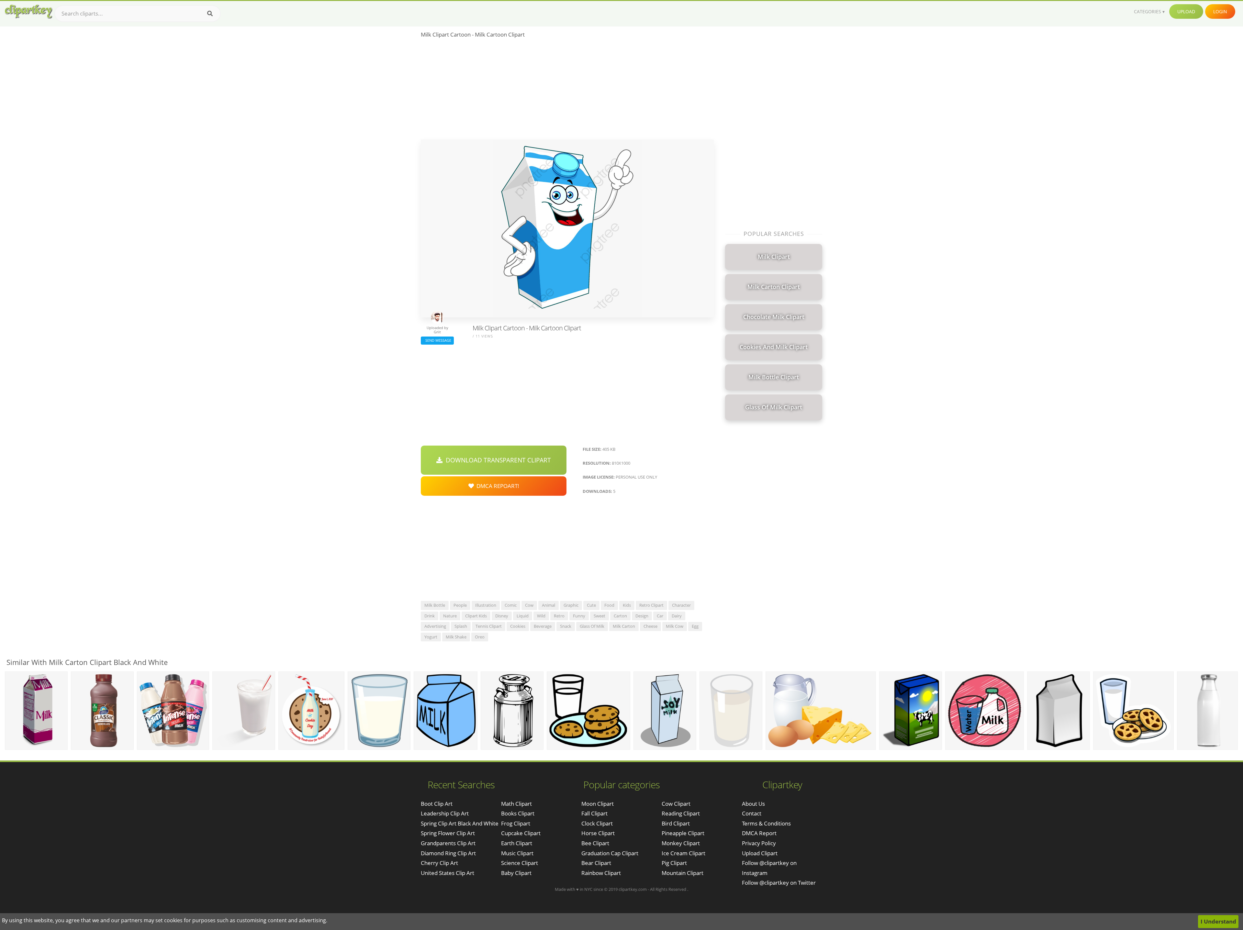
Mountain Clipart (682, 873)
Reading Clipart (681, 813)
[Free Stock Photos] (28, 11)
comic (511, 605)
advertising (435, 626)
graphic (571, 605)
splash (460, 626)
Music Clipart (517, 853)
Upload (1186, 11)
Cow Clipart (676, 803)
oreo (480, 637)
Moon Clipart (597, 803)
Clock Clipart (597, 823)
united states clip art (447, 873)
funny (579, 616)
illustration (485, 605)
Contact (751, 813)
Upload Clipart (760, 853)
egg (695, 626)
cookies (517, 626)
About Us (753, 803)
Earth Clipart (516, 843)
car (660, 616)
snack (565, 626)
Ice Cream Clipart (683, 853)
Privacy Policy (759, 843)
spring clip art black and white (459, 823)
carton (620, 616)
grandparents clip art (448, 843)
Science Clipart (519, 863)
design (641, 616)
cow (529, 605)
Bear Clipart (596, 863)
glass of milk (592, 626)
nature (450, 616)
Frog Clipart (515, 823)
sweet (599, 616)
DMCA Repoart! (496, 486)
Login (1220, 11)
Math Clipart (516, 803)
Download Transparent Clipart (496, 460)
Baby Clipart (516, 873)
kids (627, 605)
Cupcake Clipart (521, 833)
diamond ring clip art (448, 853)
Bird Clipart (676, 823)
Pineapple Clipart (683, 833)
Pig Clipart (674, 863)
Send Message (437, 340)
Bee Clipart (595, 843)
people (460, 605)
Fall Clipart (594, 813)
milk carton (624, 626)
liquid (523, 616)
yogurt (430, 637)
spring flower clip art (448, 833)
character (681, 605)
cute (591, 605)
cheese (650, 626)
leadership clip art (445, 813)
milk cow (674, 626)
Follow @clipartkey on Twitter (779, 882)
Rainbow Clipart (601, 873)
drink (429, 616)
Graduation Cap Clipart (609, 853)
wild (541, 616)
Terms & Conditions (766, 823)
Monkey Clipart (681, 843)
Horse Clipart (598, 833)
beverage (543, 626)
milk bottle (434, 605)
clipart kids (476, 616)
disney (501, 616)
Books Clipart (517, 813)
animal (548, 605)
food (609, 605)
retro (559, 616)
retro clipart (651, 605)
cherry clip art (439, 863)
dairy (677, 616)
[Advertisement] (567, 91)
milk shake (456, 637)
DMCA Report (759, 833)
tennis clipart (489, 626)
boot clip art (437, 803)
